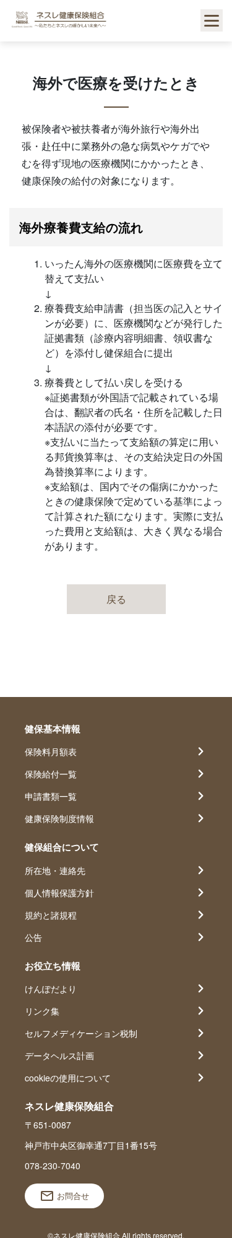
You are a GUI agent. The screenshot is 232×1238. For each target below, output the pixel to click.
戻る (116, 599)
